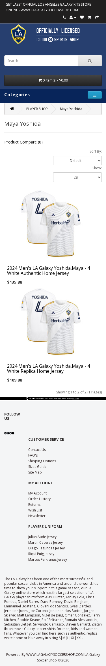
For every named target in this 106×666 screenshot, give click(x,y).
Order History (39, 498)
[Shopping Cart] (89, 17)
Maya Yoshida (71, 108)
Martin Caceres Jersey (45, 542)
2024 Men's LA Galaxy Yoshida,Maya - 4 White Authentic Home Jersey (48, 270)
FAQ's (33, 455)
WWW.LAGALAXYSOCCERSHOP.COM (49, 10)
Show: (97, 168)
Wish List (35, 510)
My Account (37, 493)
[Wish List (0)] (82, 17)
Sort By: (96, 151)
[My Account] (73, 17)
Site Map (35, 472)
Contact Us (37, 449)
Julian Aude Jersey (42, 536)
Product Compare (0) (23, 142)
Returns (34, 504)
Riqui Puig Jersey (41, 553)
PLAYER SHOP (37, 108)
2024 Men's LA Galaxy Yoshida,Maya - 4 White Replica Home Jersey (48, 368)
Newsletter (37, 515)
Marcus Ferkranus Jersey (47, 559)
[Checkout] (97, 17)
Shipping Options (42, 461)
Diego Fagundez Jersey (46, 548)
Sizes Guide (37, 466)
